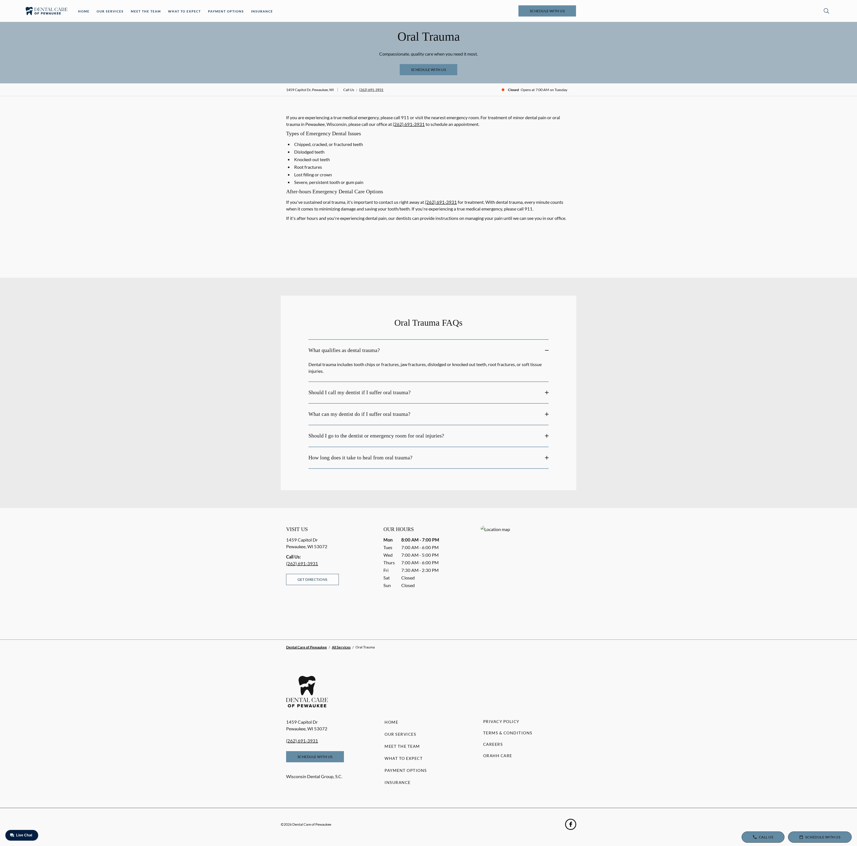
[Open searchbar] (826, 11)
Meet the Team (146, 11)
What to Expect (184, 11)
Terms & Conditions (508, 732)
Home (83, 11)
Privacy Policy (501, 721)
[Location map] (526, 574)
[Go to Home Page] (46, 11)
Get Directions (312, 579)
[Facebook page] (570, 824)
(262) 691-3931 (371, 90)
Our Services (110, 11)
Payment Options (226, 11)
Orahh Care (497, 755)
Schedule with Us (547, 11)
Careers (493, 744)
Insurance (262, 11)
